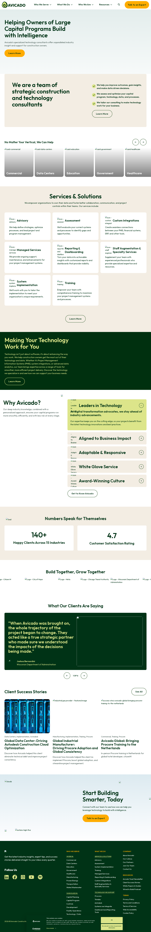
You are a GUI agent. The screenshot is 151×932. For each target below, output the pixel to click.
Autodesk (98, 903)
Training (98, 870)
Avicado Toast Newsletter (133, 879)
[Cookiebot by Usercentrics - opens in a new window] (36, 929)
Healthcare (70, 874)
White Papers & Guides (132, 886)
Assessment (99, 863)
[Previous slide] (135, 142)
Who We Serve (41, 4)
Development (72, 907)
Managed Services (102, 874)
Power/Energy (72, 880)
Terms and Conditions (131, 903)
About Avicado (128, 855)
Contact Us (127, 869)
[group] (19, 162)
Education (70, 867)
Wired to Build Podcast (132, 889)
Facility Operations (73, 911)
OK (112, 920)
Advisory (98, 860)
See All (138, 691)
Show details (50, 928)
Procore (98, 896)
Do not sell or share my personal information (111, 927)
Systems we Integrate (103, 906)
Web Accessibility (130, 909)
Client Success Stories (131, 882)
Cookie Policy (128, 913)
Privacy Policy (128, 899)
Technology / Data (73, 914)
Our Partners (128, 862)
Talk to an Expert (137, 4)
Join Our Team (128, 866)
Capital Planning (72, 897)
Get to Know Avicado (82, 493)
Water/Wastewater (74, 887)
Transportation (72, 884)
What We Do (63, 4)
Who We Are (84, 4)
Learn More (14, 53)
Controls (69, 904)
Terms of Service (129, 906)
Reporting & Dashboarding (105, 877)
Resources (104, 4)
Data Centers (71, 863)
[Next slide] (143, 142)
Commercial (71, 860)
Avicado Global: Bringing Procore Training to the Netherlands (120, 744)
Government (71, 870)
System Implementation (104, 867)
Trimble (98, 899)
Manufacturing (72, 877)
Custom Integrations (103, 880)
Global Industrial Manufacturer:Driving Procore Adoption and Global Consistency (75, 746)
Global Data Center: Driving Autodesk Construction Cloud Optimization (26, 744)
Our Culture (127, 859)
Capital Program (72, 900)
